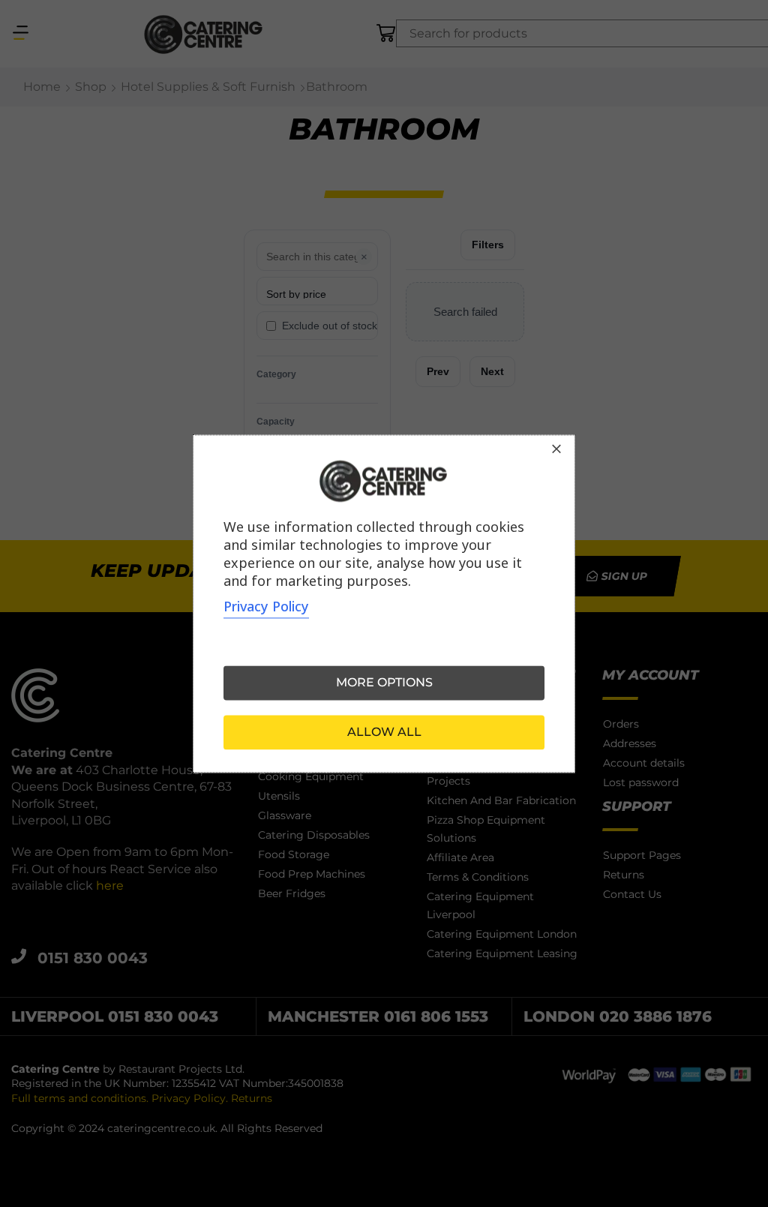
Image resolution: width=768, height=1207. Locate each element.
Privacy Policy (266, 606)
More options (384, 682)
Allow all (384, 732)
